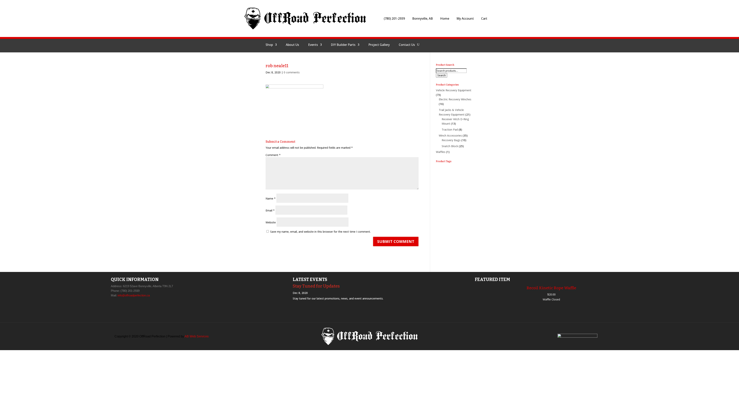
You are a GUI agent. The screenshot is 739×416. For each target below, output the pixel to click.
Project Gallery (379, 45)
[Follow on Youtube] (457, 45)
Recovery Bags (451, 140)
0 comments (292, 72)
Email (270, 210)
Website (271, 222)
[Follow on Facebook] (438, 45)
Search (441, 75)
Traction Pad (450, 129)
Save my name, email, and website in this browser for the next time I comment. (320, 231)
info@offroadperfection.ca (134, 295)
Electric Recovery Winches (455, 99)
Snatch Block (450, 146)
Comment (273, 155)
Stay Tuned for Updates (316, 286)
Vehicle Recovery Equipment (453, 90)
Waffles (440, 152)
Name (271, 198)
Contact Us (407, 45)
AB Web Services (197, 336)
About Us (292, 45)
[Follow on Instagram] (447, 45)
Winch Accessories (450, 135)
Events (313, 45)
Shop (269, 45)
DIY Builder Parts (343, 45)
